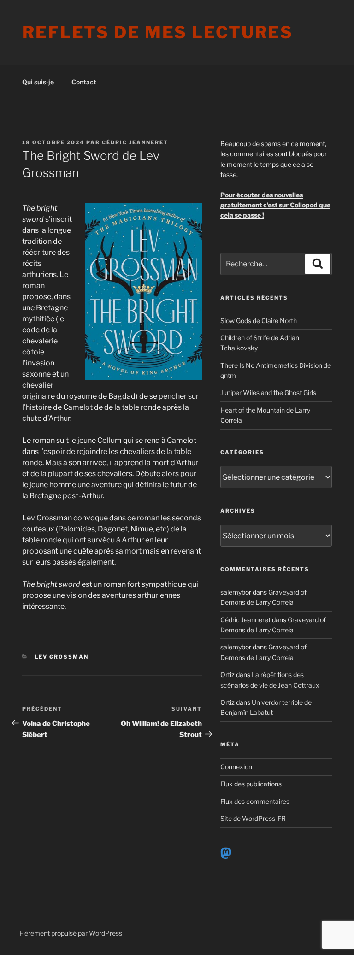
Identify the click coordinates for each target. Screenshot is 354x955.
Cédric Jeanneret (135, 142)
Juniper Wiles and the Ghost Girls (268, 392)
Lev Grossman (62, 657)
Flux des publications (251, 784)
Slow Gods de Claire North (258, 320)
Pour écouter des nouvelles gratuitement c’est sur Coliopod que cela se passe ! (275, 205)
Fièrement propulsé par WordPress (70, 933)
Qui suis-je (38, 82)
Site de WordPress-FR (253, 818)
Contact (83, 82)
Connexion (236, 767)
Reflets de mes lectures (157, 32)
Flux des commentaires (254, 801)
